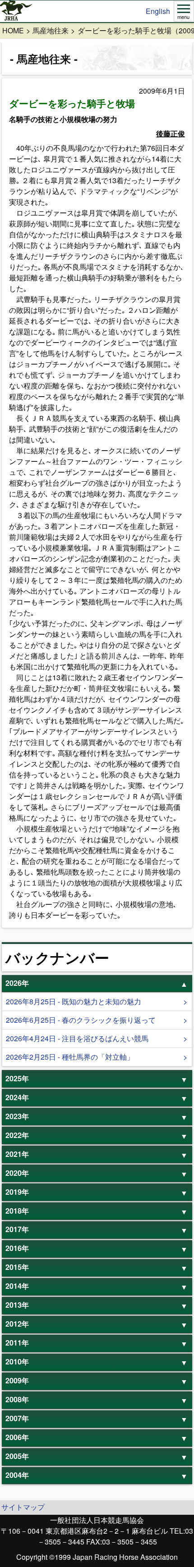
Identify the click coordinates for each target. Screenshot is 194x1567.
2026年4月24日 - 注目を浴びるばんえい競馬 (77, 1038)
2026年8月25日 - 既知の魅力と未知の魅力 (73, 1001)
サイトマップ (23, 1507)
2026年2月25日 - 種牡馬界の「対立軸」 (70, 1057)
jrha (16, 11)
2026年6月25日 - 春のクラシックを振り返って (81, 1020)
